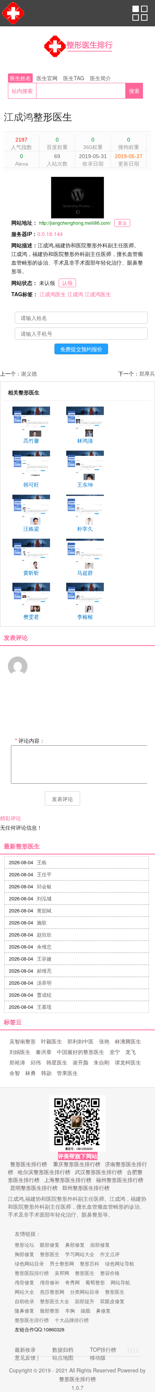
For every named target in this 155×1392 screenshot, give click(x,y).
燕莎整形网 (52, 1291)
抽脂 (85, 1310)
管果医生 (67, 1073)
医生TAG (73, 78)
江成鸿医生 (53, 294)
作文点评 (110, 1254)
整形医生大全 (54, 1301)
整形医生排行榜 (28, 1164)
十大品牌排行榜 (72, 1319)
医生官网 (47, 78)
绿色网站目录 (29, 1263)
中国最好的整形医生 (80, 1051)
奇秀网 (72, 1282)
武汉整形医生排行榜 (98, 1172)
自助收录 (24, 1301)
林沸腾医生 (128, 1041)
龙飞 (130, 1051)
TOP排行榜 (103, 1349)
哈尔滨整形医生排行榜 (44, 1172)
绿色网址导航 (119, 1263)
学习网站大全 (79, 1254)
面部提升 (84, 1301)
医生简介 (100, 78)
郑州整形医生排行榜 (85, 1187)
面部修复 (100, 1244)
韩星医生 (56, 1062)
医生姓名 (20, 78)
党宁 (114, 1051)
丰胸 (70, 1310)
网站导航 (120, 1282)
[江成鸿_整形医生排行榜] (77, 47)
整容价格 (110, 1272)
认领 (67, 282)
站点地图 (62, 1357)
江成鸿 (18, 116)
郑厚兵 (147, 373)
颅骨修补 (49, 1282)
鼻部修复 (75, 1244)
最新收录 (25, 1349)
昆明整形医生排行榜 (34, 1187)
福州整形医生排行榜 (119, 1179)
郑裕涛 (17, 1062)
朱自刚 (101, 1062)
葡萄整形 (95, 1282)
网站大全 (24, 1291)
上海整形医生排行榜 (67, 1179)
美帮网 (62, 1272)
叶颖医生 (51, 1041)
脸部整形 (49, 1310)
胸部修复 (24, 1254)
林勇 (30, 1073)
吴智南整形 (22, 1041)
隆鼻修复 (24, 1310)
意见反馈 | (27, 1357)
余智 (14, 1073)
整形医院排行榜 (32, 1272)
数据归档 (62, 1349)
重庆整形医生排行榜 (76, 1164)
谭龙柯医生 (128, 1062)
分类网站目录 (84, 1291)
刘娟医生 (19, 1051)
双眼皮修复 (112, 1301)
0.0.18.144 (50, 234)
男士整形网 (62, 1263)
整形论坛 (24, 1244)
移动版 (98, 1357)
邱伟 (35, 1062)
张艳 (104, 1041)
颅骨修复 (24, 1282)
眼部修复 (49, 1244)
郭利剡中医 (80, 1041)
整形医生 (49, 1254)
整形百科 (89, 1263)
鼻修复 (103, 1310)
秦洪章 (44, 1051)
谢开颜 (80, 1062)
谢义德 (29, 373)
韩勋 (46, 1073)
